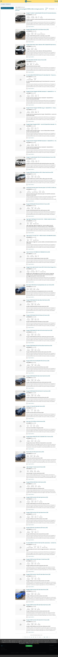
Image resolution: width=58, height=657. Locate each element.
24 (44, 637)
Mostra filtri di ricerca (7, 8)
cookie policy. (36, 643)
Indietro (3, 4)
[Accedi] (57, 1)
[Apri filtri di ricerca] (55, 1)
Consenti (29, 645)
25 (47, 637)
